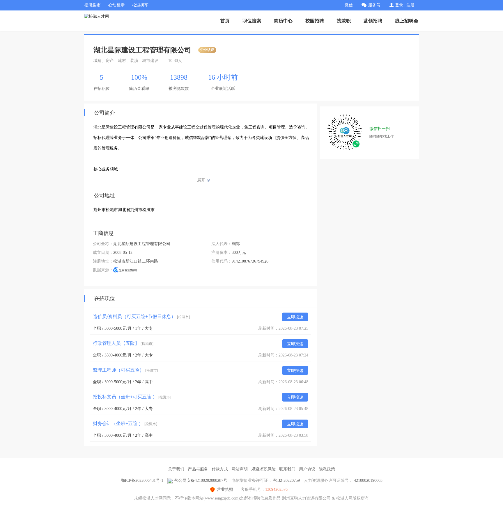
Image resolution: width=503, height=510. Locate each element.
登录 (399, 5)
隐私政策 (327, 469)
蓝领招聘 (373, 20)
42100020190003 (368, 480)
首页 (225, 20)
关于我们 (176, 469)
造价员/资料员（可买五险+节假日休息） (141, 316)
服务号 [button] (374, 5)
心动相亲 (116, 5)
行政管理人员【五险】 (123, 343)
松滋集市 (92, 5)
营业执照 (225, 489)
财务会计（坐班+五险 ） (125, 423)
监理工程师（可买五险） (125, 370)
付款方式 (220, 469)
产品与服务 (198, 469)
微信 (349, 5)
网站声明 (239, 469)
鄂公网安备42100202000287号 (200, 480)
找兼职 (344, 20)
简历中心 (283, 20)
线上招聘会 (406, 20)
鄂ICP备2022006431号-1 (142, 480)
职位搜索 (251, 20)
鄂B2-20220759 (286, 480)
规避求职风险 (263, 469)
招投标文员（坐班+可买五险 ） (132, 396)
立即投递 (295, 317)
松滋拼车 (140, 5)
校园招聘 (314, 20)
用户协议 (307, 469)
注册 (410, 5)
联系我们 (287, 469)
